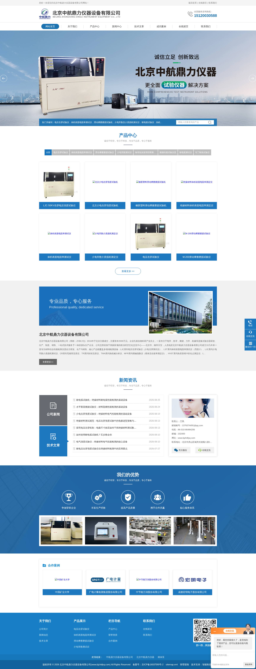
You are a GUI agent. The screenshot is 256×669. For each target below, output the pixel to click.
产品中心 (94, 26)
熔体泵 (161, 657)
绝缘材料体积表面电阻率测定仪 (196, 205)
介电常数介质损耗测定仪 (105, 257)
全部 (48, 152)
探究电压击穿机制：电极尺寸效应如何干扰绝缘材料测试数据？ (107, 427)
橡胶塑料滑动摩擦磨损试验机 (151, 205)
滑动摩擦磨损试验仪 (104, 152)
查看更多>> (48, 362)
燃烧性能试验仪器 (168, 152)
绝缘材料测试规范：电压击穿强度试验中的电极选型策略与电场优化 (107, 420)
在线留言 (203, 3)
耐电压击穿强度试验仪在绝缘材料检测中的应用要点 (101, 448)
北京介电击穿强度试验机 (105, 205)
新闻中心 (117, 26)
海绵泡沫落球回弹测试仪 (146, 152)
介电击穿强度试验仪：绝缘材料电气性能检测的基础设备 (104, 414)
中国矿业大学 (62, 592)
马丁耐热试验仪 (202, 152)
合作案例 (112, 641)
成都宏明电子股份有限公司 (192, 592)
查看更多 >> (128, 271)
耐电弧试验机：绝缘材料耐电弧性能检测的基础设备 (101, 400)
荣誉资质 (112, 635)
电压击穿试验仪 (60, 152)
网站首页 (50, 26)
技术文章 (139, 26)
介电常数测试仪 (124, 152)
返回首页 (192, 3)
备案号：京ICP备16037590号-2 (148, 664)
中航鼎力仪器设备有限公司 (119, 657)
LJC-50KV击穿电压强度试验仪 (59, 205)
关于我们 (72, 26)
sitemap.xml (172, 664)
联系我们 (213, 3)
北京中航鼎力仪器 (145, 657)
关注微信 (183, 450)
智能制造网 (207, 664)
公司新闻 (53, 414)
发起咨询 (248, 664)
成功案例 (161, 26)
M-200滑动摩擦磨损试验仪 (197, 257)
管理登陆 (184, 664)
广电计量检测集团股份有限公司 (105, 592)
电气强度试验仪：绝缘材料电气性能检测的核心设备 (101, 441)
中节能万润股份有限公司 (149, 592)
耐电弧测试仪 (185, 152)
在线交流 (206, 450)
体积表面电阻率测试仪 (81, 152)
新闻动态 (43, 635)
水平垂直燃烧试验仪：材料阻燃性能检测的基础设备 (101, 407)
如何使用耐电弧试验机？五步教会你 (94, 434)
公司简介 (43, 629)
